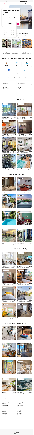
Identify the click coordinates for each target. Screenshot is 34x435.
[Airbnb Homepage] (4, 3)
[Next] (18, 37)
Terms (18, 433)
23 (4, 34)
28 (13, 34)
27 (11, 34)
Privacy (15, 433)
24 (6, 34)
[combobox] (11, 17)
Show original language (23, 1)
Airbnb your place (28, 3)
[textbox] (7, 20)
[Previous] (15, 37)
